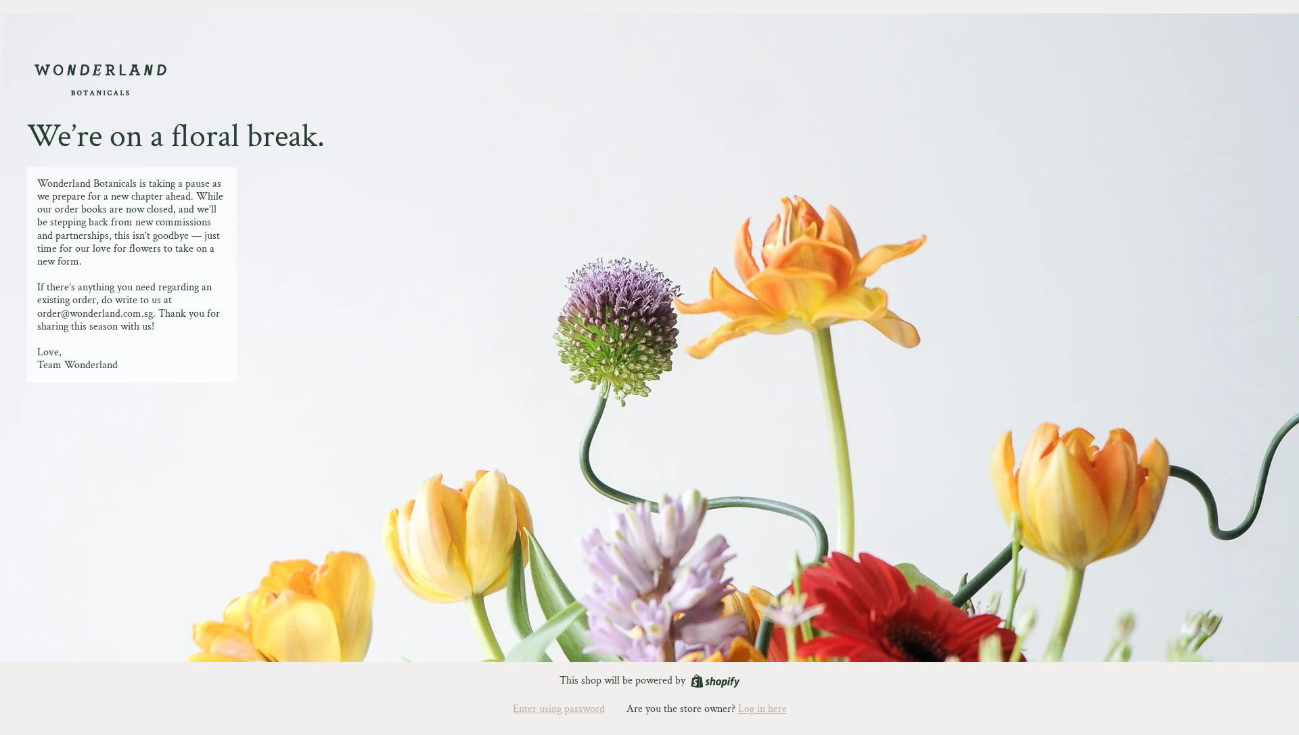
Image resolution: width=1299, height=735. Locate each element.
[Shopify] (715, 681)
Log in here (762, 709)
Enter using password (559, 709)
